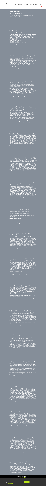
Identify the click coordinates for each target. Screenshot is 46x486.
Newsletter (40, 4)
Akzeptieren (26, 481)
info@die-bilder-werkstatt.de (23, 477)
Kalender (36, 4)
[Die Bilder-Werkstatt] (7, 3)
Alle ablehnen (37, 481)
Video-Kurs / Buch (31, 4)
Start (15, 4)
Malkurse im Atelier (20, 4)
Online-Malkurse (26, 4)
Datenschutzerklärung (10, 483)
